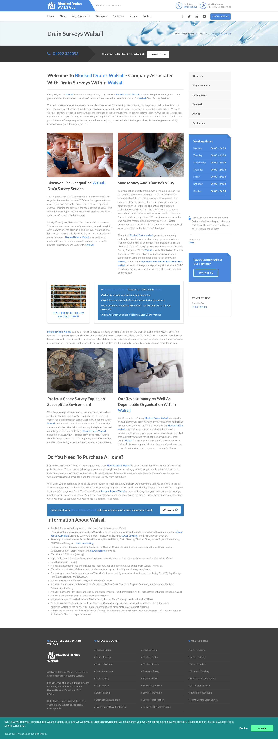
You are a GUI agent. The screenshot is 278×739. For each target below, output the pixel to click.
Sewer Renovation (152, 692)
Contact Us (169, 510)
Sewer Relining (98, 550)
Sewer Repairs (197, 650)
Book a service (220, 16)
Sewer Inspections (152, 685)
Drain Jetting (102, 678)
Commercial (199, 95)
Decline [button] (243, 728)
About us (197, 76)
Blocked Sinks (150, 650)
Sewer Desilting (129, 535)
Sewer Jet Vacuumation (202, 678)
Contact (147, 16)
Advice (133, 16)
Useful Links (199, 640)
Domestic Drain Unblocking (157, 707)
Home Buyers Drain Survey (204, 699)
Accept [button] (262, 728)
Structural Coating (199, 671)
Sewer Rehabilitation (153, 699)
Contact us (198, 123)
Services (100, 16)
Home (50, 16)
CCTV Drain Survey (200, 685)
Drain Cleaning (103, 657)
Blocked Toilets (151, 664)
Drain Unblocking (84, 543)
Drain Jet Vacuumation (108, 699)
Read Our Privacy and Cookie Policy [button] (26, 734)
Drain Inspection (104, 671)
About (63, 16)
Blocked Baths (150, 657)
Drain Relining (103, 692)
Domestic (197, 104)
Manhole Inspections (201, 692)
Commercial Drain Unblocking (111, 707)
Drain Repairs (103, 685)
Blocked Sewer (150, 678)
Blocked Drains (103, 650)
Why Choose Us (81, 16)
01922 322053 (190, 7)
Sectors (117, 16)
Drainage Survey (151, 671)
